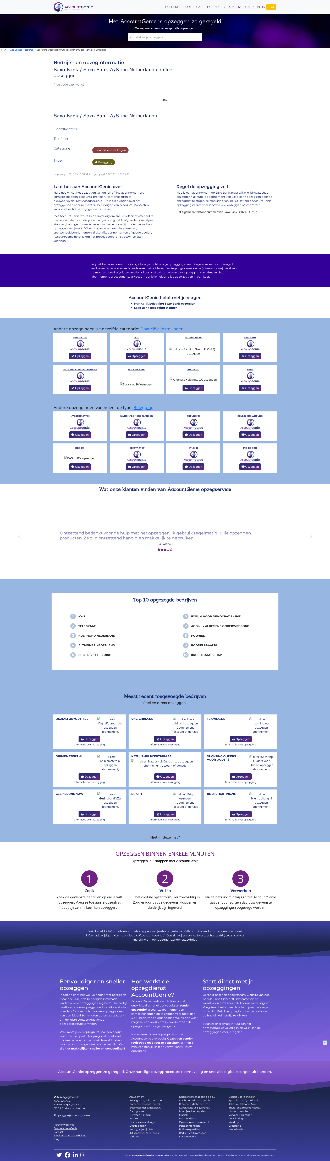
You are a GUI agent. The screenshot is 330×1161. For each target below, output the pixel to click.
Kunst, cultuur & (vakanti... (194, 1107)
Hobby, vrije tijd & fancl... (144, 1129)
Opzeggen (81, 356)
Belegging (104, 162)
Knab (250, 369)
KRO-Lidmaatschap (206, 655)
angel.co (193, 369)
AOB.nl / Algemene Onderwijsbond (220, 626)
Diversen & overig (140, 1114)
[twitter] (59, 1155)
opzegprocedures (178, 7)
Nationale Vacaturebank (80, 369)
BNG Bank (250, 337)
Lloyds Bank (193, 337)
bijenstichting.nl (221, 794)
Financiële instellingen (110, 150)
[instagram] (82, 1155)
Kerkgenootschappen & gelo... (197, 1096)
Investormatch (80, 416)
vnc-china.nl (142, 718)
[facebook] (67, 1155)
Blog (261, 7)
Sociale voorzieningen (242, 1096)
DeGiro (80, 448)
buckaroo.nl (136, 369)
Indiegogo (250, 448)
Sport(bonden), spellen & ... (244, 1100)
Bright (136, 794)
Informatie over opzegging (89, 744)
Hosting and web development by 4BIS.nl (207, 1155)
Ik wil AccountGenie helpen (70, 1135)
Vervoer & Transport (240, 1114)
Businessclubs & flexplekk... (145, 1107)
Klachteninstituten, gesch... (195, 1100)
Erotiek (133, 1118)
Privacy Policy (245, 1155)
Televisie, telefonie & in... (243, 1104)
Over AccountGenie (65, 1128)
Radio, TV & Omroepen (192, 1133)
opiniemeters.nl (69, 756)
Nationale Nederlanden (136, 416)
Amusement (136, 1096)
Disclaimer (232, 1155)
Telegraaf (87, 626)
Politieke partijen (189, 1129)
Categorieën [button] (206, 7)
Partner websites (64, 1124)
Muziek (183, 1114)
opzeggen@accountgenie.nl (73, 1115)
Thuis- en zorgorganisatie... (245, 1107)
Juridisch (134, 1136)
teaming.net (217, 718)
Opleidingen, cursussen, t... (195, 1122)
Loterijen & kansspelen (192, 1111)
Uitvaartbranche (238, 1111)
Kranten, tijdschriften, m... (194, 1104)
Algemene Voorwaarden (263, 1155)
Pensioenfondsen (189, 1125)
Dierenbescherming (94, 655)
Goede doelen (137, 1125)
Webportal (235, 1125)
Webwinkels (236, 1129)
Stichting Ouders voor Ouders (221, 758)
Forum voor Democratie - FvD (216, 616)
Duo (136, 337)
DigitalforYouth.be (72, 718)
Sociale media (187, 1136)
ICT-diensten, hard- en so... (145, 1133)
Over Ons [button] (244, 7)
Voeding (234, 1122)
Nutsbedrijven (187, 1118)
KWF (81, 616)
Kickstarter (137, 448)
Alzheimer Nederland (96, 645)
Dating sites (136, 1111)
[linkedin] (75, 1155)
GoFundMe (193, 416)
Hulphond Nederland (96, 635)
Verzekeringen (237, 1118)
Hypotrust (80, 337)
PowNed (198, 635)
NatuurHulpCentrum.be (151, 756)
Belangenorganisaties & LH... (146, 1100)
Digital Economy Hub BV (159, 1155)
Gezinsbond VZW (69, 794)
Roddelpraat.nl (204, 645)
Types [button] (227, 7)
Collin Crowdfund (250, 416)
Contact (58, 1131)
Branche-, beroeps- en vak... (145, 1104)
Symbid (193, 448)
